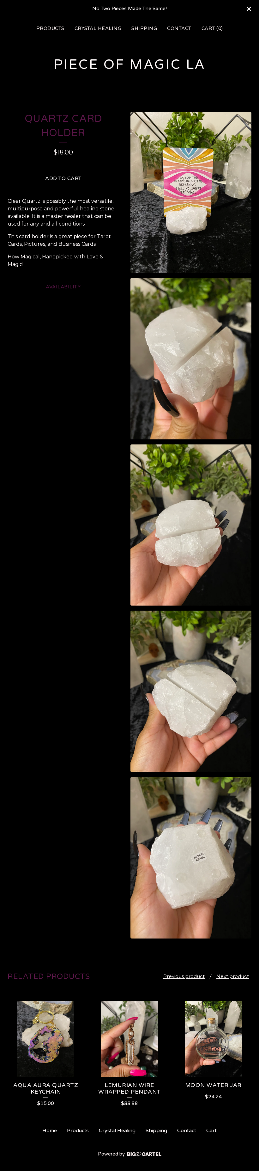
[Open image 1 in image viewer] (190, 192)
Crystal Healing (98, 28)
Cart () (212, 28)
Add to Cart (63, 178)
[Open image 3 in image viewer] (190, 525)
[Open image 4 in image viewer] (190, 691)
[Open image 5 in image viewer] (190, 858)
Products (50, 28)
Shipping (144, 28)
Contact (179, 28)
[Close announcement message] (249, 9)
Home (49, 1130)
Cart (211, 1130)
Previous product (184, 976)
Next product (232, 976)
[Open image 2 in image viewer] (190, 358)
